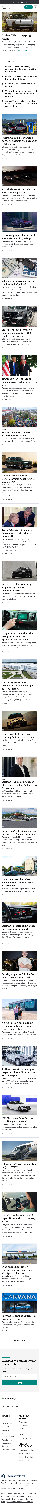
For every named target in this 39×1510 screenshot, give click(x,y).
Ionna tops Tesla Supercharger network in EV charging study (19, 832)
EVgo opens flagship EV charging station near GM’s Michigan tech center (17, 1270)
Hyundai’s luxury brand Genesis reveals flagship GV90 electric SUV (18, 478)
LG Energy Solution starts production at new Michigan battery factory (18, 685)
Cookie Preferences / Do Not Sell (20, 1502)
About (4, 1420)
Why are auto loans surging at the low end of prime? (19, 282)
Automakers (7, 204)
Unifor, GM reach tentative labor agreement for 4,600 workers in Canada (17, 333)
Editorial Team (7, 1423)
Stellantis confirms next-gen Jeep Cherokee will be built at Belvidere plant (18, 1072)
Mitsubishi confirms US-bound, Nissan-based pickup (19, 191)
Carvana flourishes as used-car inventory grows (19, 1317)
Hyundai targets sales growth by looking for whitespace (21, 77)
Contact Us (6, 1427)
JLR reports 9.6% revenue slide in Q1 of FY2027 (19, 1165)
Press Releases (7, 1440)
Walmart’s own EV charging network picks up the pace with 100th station (19, 141)
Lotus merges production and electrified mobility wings (18, 237)
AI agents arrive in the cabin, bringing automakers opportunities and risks (18, 636)
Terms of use (18, 1499)
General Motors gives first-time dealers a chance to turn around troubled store (21, 104)
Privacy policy (6, 1499)
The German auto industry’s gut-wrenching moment (17, 434)
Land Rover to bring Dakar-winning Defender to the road (18, 735)
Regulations (7, 399)
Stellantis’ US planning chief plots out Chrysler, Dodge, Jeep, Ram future (19, 785)
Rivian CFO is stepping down (16, 37)
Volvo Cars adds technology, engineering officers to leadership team (17, 587)
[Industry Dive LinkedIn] (3, 1406)
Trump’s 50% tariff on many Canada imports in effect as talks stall (17, 533)
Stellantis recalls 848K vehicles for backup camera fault (19, 927)
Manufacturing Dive (26, 1450)
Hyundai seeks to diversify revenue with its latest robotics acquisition (20, 69)
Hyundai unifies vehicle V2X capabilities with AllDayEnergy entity (19, 1218)
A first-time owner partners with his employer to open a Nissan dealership (17, 1026)
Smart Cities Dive (25, 1453)
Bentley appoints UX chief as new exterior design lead (18, 976)
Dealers (6, 1331)
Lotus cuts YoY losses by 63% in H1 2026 (20, 85)
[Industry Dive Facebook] (8, 1406)
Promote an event (26, 1438)
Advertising (23, 1422)
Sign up (28, 7)
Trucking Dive (24, 1460)
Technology (7, 158)
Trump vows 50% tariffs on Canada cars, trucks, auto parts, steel (19, 382)
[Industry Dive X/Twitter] (12, 1406)
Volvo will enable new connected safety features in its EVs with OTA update (21, 94)
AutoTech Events (8, 1450)
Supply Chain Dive (26, 1457)
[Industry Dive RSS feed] (17, 1406)
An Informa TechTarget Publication (19, 2)
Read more (22, 50)
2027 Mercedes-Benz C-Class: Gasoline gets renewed (18, 1120)
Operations (7, 703)
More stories (18, 1340)
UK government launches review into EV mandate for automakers (17, 882)
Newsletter (6, 1430)
